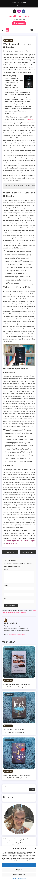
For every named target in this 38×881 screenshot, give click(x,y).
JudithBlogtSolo (19, 16)
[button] (35, 848)
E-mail (6, 592)
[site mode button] (31, 30)
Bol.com (30, 119)
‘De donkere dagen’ (27, 541)
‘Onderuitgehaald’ (13, 541)
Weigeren (19, 870)
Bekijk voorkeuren (19, 874)
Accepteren (19, 865)
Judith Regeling (19, 51)
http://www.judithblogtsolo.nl (17, 634)
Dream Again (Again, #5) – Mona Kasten (16, 684)
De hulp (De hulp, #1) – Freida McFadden (16, 775)
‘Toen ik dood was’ (11, 543)
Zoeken (5, 787)
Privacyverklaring (22, 878)
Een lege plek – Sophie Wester (13, 730)
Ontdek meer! (20, 23)
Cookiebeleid (14, 878)
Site (5, 598)
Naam (6, 585)
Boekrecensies (8, 40)
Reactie (6, 569)
